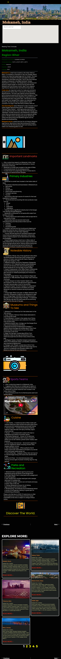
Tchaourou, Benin (7, 601)
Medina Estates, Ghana (37, 581)
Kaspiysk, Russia (7, 561)
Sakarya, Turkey (36, 555)
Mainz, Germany (7, 627)
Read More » (8, 575)
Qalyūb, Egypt (35, 600)
